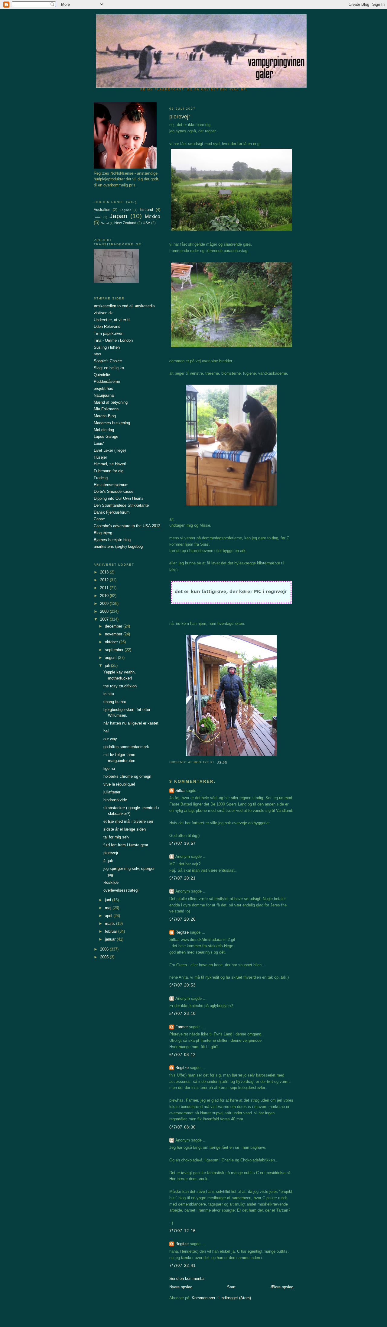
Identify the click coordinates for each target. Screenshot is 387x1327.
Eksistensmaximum (111, 485)
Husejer (100, 457)
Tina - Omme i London (113, 340)
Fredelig (101, 478)
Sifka (179, 790)
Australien (102, 209)
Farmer (181, 1027)
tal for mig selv (116, 837)
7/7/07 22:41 (182, 1265)
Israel (97, 217)
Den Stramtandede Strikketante (121, 505)
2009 (105, 603)
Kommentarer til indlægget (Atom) (221, 1298)
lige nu (109, 768)
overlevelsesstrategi (120, 890)
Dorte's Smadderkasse (113, 491)
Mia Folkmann (106, 409)
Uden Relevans (107, 326)
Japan (118, 215)
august (111, 657)
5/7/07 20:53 (182, 985)
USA (146, 223)
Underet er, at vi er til (112, 320)
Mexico (152, 216)
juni (108, 900)
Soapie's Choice (108, 361)
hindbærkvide (115, 800)
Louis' (99, 443)
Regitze (182, 932)
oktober (112, 642)
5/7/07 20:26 (182, 919)
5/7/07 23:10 (182, 1013)
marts (110, 923)
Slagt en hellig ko (109, 368)
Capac (99, 519)
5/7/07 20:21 (182, 878)
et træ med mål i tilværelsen (128, 821)
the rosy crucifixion (120, 686)
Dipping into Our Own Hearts (119, 498)
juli (108, 665)
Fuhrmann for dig (108, 471)
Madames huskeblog (112, 423)
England (126, 209)
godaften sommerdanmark (126, 746)
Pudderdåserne (107, 381)
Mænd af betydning (111, 402)
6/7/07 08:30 (182, 1127)
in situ (108, 694)
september (115, 649)
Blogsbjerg (103, 533)
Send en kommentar (187, 1278)
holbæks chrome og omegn (127, 776)
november (114, 634)
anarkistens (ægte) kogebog (118, 546)
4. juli (108, 860)
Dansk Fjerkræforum (112, 512)
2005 (105, 957)
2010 (105, 595)
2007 (105, 619)
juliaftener (111, 792)
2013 (105, 572)
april (109, 915)
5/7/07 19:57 (182, 843)
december (114, 626)
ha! (106, 731)
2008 (105, 611)
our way (110, 739)
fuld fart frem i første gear (125, 845)
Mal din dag (104, 430)
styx (97, 354)
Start (231, 1287)
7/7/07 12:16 (182, 1231)
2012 (105, 580)
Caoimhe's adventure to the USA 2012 (127, 526)
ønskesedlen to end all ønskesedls (124, 306)
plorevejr (110, 853)
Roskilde (111, 882)
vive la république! (119, 784)
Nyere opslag (180, 1287)
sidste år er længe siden (124, 829)
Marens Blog (105, 416)
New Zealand (125, 223)
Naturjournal (104, 395)
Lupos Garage (106, 436)
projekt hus (103, 388)
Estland (146, 209)
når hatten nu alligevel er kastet (130, 723)
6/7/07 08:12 (182, 1054)
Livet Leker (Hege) (110, 450)
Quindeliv (102, 375)
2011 (105, 588)
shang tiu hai (114, 701)
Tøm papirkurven (108, 333)
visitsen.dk (103, 313)
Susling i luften (107, 347)
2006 (105, 949)
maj (108, 908)
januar (111, 939)
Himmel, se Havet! (110, 464)
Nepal (105, 223)
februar (111, 931)
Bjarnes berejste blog (112, 540)
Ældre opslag (281, 1287)
